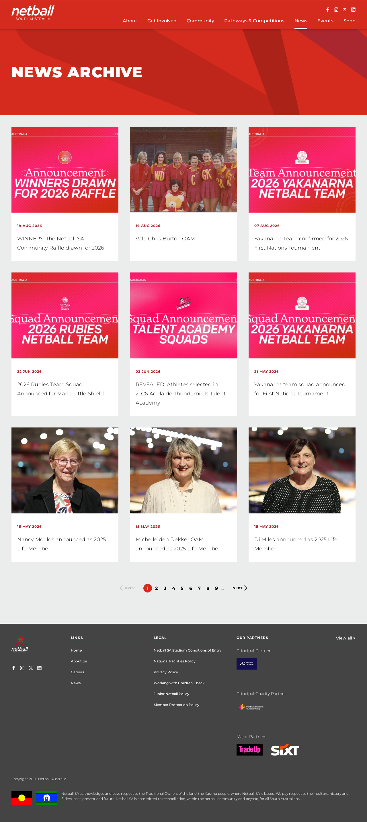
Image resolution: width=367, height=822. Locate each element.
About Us (79, 661)
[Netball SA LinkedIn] (353, 10)
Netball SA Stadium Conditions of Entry (187, 650)
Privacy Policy (166, 672)
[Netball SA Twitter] (345, 10)
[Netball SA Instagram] (336, 10)
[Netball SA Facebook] (327, 10)
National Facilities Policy (175, 661)
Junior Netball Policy (171, 694)
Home (76, 650)
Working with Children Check (179, 683)
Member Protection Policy (176, 705)
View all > (346, 638)
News (76, 683)
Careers (77, 672)
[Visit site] (251, 668)
